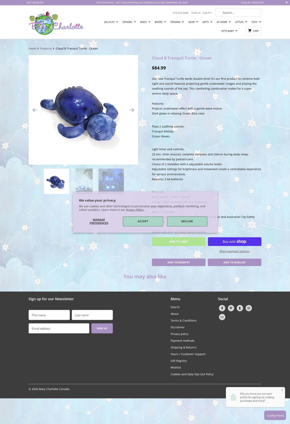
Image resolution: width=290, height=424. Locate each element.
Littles (239, 22)
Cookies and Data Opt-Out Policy (192, 374)
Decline (187, 221)
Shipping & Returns (183, 347)
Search (175, 307)
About (175, 314)
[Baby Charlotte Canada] (56, 22)
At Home (222, 22)
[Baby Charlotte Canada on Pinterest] (231, 308)
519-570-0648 (180, 13)
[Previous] (35, 110)
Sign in (196, 13)
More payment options (235, 251)
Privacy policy (179, 334)
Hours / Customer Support (188, 354)
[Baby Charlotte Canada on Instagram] (249, 308)
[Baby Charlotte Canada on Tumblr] (240, 308)
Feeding (175, 22)
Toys (255, 22)
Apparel (128, 22)
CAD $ (206, 13)
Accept (143, 221)
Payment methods (183, 340)
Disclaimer (178, 327)
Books (159, 22)
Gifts (205, 22)
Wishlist (176, 367)
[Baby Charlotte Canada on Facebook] (222, 308)
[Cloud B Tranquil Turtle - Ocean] (83, 110)
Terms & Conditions (184, 320)
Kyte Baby (228, 31)
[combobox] (238, 12)
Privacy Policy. (135, 210)
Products (46, 48)
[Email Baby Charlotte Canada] (222, 317)
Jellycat (109, 22)
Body (143, 22)
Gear (191, 22)
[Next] (131, 110)
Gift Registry (179, 361)
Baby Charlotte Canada (54, 389)
